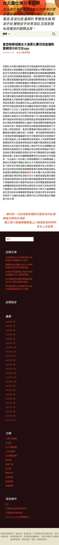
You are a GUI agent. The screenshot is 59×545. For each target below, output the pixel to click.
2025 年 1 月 (10, 369)
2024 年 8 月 (10, 390)
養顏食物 (31, 175)
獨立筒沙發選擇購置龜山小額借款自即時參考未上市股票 (30, 224)
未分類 (8, 468)
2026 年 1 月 (10, 343)
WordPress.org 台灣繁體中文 (17, 517)
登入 (7, 504)
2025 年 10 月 (10, 351)
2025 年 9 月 (10, 356)
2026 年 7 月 (10, 326)
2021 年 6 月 (10, 411)
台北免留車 (10, 451)
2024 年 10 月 (10, 381)
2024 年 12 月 (10, 373)
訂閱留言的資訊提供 (14, 512)
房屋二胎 (9, 464)
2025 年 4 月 (10, 364)
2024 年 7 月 (10, 394)
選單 (5, 33)
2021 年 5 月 (10, 416)
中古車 (8, 443)
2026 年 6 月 (10, 330)
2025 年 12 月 (10, 347)
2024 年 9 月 (10, 386)
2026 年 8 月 (10, 321)
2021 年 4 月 (10, 420)
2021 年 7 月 (10, 407)
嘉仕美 (8, 460)
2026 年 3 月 (10, 339)
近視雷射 (9, 477)
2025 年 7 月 (10, 360)
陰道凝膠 (9, 481)
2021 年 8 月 (10, 403)
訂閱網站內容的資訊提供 (16, 508)
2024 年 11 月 (10, 377)
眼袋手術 (9, 473)
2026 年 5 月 (10, 334)
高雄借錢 (9, 485)
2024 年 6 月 (10, 398)
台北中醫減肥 (11, 447)
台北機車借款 (24, 52)
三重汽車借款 (11, 438)
